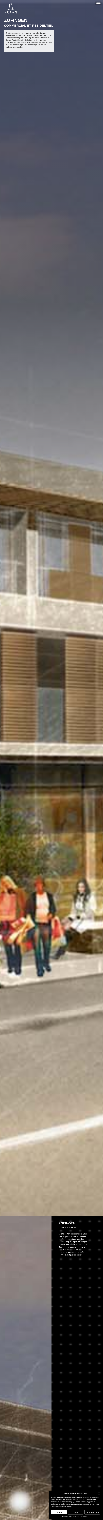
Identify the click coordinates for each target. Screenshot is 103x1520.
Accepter (59, 1512)
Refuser (75, 1512)
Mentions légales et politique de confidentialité (74, 1516)
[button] (99, 1493)
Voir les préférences (92, 1512)
